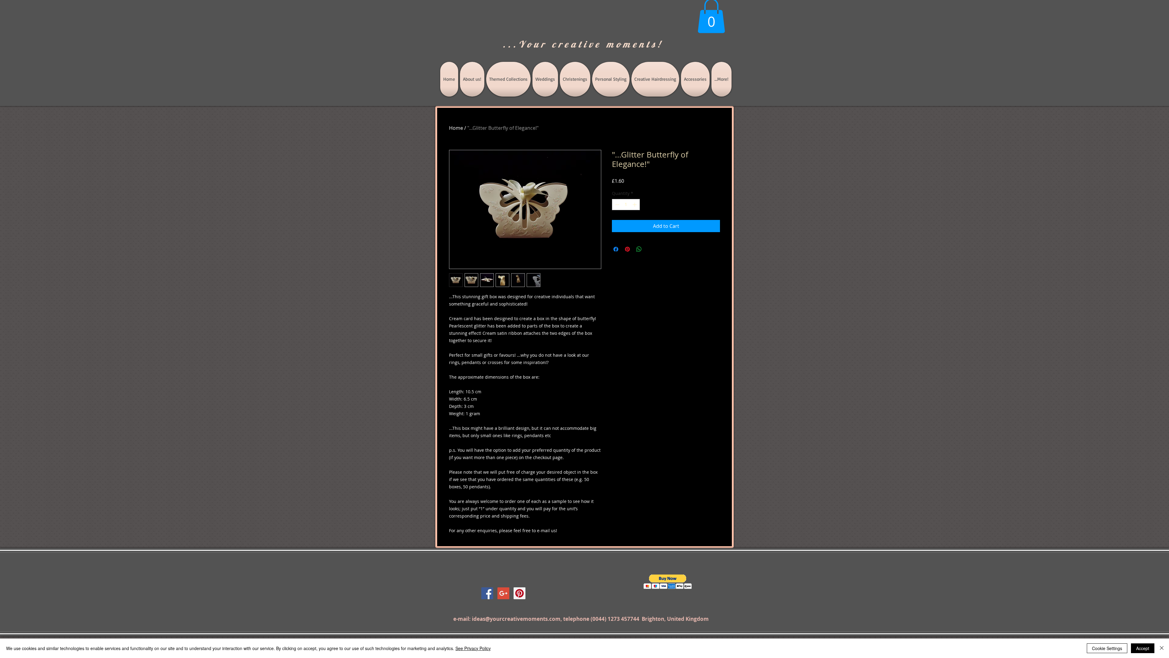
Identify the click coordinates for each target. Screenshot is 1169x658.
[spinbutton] (625, 204)
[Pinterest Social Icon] (519, 593)
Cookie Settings (1107, 648)
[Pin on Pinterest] (627, 249)
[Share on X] (650, 249)
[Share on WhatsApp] (639, 249)
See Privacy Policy (473, 648)
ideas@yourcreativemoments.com (516, 618)
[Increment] (635, 204)
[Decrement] (616, 204)
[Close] (1161, 648)
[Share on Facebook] (616, 249)
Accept (1142, 648)
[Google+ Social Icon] (503, 593)
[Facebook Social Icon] (487, 593)
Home (456, 128)
